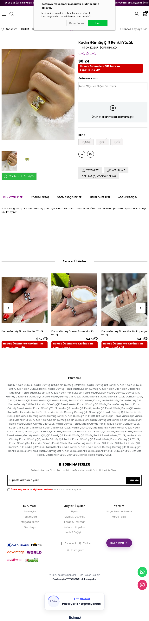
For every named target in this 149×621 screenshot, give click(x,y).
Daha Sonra (76, 23)
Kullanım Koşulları (74, 527)
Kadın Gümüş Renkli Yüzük (64, 389)
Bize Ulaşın (30, 527)
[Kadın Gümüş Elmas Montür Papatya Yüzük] (124, 299)
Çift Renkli (19, 400)
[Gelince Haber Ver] (90, 154)
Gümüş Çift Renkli (17, 396)
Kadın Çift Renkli (130, 389)
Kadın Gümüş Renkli (34, 389)
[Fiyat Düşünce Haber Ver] (81, 154)
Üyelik (74, 511)
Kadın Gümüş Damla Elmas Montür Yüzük (72, 333)
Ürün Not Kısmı (88, 78)
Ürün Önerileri (100, 197)
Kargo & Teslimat (74, 522)
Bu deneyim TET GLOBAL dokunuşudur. (74, 579)
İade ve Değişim (127, 197)
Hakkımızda (30, 516)
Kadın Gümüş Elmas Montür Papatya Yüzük (124, 333)
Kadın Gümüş (24, 385)
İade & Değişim (74, 532)
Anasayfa (30, 511)
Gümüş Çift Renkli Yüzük (43, 396)
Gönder (134, 480)
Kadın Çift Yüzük (48, 393)
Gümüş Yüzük (134, 396)
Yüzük (88, 400)
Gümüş (119, 393)
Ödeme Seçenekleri (69, 197)
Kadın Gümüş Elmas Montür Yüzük (22, 331)
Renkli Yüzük (76, 400)
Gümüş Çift (132, 393)
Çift (10, 400)
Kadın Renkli (66, 393)
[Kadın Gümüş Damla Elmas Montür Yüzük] (74, 299)
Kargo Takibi (119, 516)
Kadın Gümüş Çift (44, 385)
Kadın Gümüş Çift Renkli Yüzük (105, 385)
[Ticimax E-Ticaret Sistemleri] (74, 618)
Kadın (11, 385)
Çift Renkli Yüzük (36, 400)
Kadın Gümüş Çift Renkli (71, 385)
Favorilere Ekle (46, 339)
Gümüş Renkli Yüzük (112, 396)
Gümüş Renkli (90, 396)
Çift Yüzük (53, 400)
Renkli (64, 400)
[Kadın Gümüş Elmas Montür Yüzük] (25, 299)
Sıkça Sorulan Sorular (119, 511)
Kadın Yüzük (106, 393)
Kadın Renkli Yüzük (86, 393)
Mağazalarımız (30, 522)
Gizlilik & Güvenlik (74, 516)
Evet (97, 23)
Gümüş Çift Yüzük (70, 396)
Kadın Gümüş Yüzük (93, 389)
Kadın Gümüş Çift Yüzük (91, 404)
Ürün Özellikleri (12, 197)
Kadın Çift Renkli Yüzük (23, 393)
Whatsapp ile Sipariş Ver (22, 176)
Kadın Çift (113, 389)
